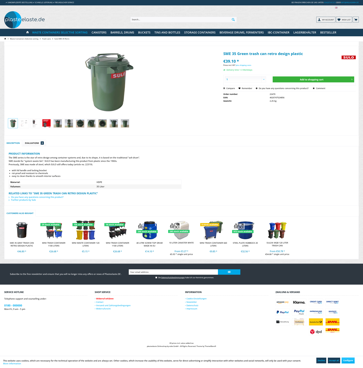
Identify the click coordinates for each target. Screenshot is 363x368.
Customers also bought (20, 213)
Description (13, 143)
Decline (321, 360)
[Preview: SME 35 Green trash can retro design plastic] (13, 123)
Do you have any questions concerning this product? (283, 88)
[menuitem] (350, 7)
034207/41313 (330, 2)
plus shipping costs (243, 65)
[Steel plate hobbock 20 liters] (245, 230)
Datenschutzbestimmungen (173, 277)
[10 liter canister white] (181, 230)
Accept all (334, 360)
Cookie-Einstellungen (196, 298)
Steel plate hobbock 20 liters (245, 244)
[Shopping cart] (356, 19)
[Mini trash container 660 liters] (213, 230)
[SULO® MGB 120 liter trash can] (277, 230)
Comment (320, 88)
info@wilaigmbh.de (350, 2)
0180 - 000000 (13, 305)
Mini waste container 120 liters (85, 244)
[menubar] (337, 7)
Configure (348, 360)
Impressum (191, 308)
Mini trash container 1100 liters (53, 244)
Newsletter (191, 302)
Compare (230, 88)
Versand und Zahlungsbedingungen (113, 305)
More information (12, 363)
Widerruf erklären (105, 298)
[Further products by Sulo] (349, 61)
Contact (99, 302)
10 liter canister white (181, 242)
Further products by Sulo (23, 199)
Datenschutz (192, 305)
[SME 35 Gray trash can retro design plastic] (22, 230)
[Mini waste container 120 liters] (86, 230)
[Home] (27, 32)
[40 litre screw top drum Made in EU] (149, 230)
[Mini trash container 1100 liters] (53, 230)
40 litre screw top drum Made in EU (149, 244)
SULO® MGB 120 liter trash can (277, 244)
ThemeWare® (210, 346)
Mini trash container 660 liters (213, 244)
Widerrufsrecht (103, 308)
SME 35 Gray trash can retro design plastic (22, 244)
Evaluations (34, 143)
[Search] (233, 19)
